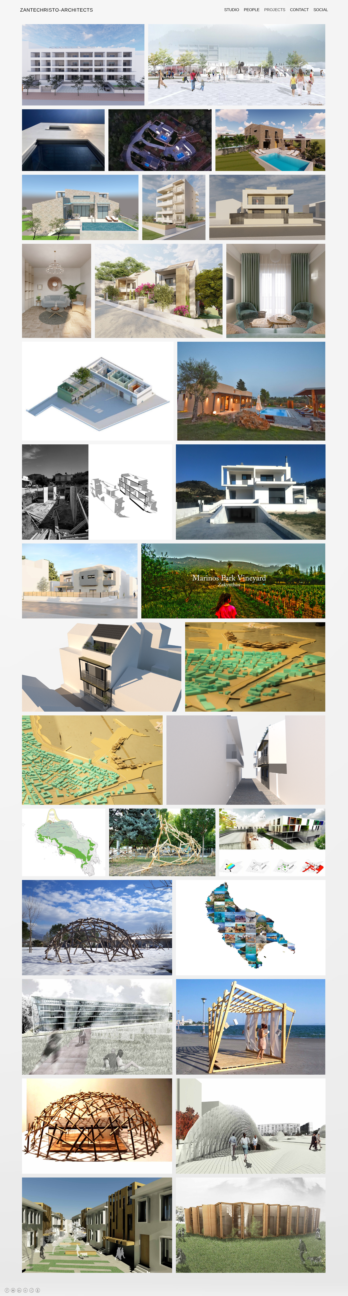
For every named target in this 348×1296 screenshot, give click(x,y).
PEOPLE (251, 10)
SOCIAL (320, 10)
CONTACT (299, 10)
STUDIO (231, 10)
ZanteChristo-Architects (56, 10)
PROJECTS (274, 10)
